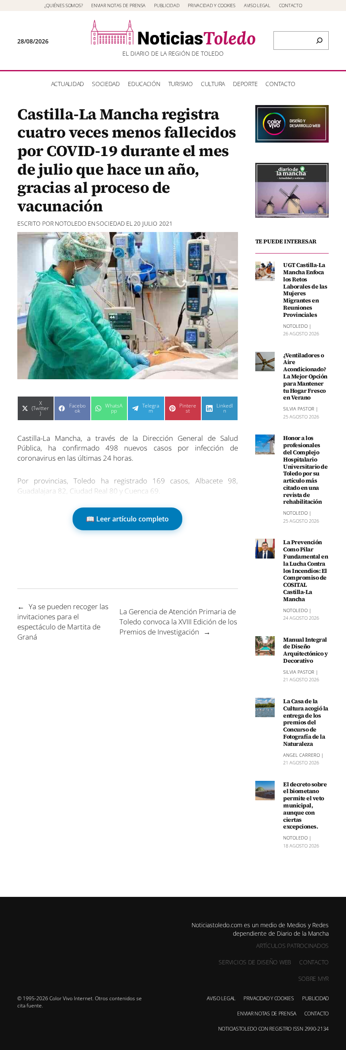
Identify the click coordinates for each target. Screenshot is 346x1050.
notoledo (70, 223)
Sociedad (110, 223)
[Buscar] (319, 40)
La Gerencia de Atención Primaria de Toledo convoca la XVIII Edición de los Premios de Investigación (178, 622)
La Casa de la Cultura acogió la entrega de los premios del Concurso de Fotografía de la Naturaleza (305, 723)
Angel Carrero (301, 755)
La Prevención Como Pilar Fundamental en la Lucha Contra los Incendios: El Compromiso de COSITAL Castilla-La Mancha (305, 570)
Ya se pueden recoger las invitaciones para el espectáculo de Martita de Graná (62, 621)
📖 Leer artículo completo (127, 519)
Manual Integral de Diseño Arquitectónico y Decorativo (305, 650)
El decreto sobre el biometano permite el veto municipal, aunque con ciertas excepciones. (305, 806)
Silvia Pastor (298, 408)
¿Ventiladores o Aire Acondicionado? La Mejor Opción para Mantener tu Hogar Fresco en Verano (305, 377)
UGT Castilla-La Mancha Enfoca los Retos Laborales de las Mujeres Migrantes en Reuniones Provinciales (305, 290)
